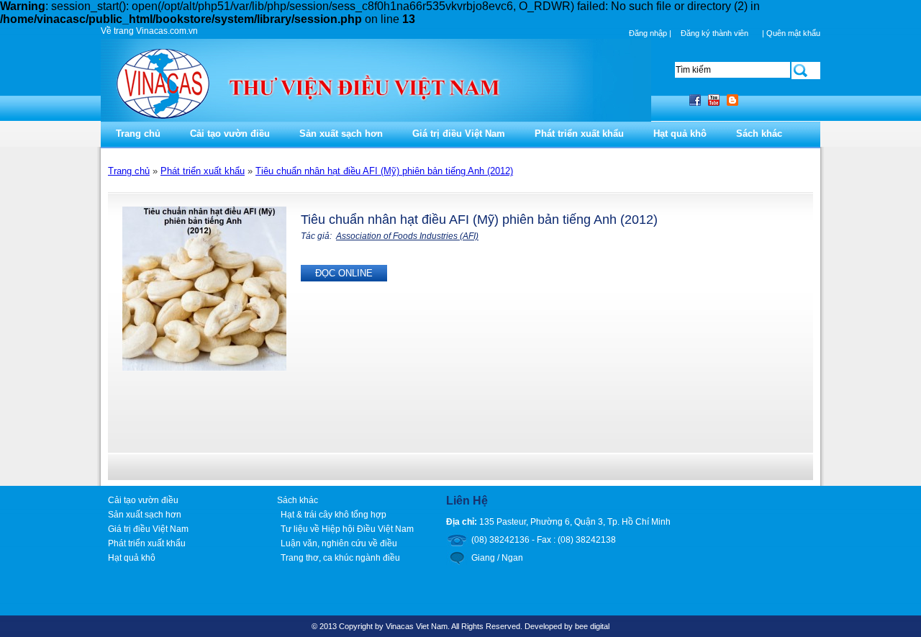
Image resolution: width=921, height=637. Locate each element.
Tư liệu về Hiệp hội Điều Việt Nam (347, 529)
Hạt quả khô (680, 133)
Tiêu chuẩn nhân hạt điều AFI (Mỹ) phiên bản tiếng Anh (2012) (384, 171)
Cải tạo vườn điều (230, 133)
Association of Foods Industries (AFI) (407, 236)
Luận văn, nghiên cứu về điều (339, 543)
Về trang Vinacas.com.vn (149, 31)
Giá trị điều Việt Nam (458, 133)
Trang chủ (138, 133)
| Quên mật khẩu (791, 33)
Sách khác (759, 133)
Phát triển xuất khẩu (579, 133)
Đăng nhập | (651, 33)
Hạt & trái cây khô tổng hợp (333, 515)
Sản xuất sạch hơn (341, 133)
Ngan (512, 558)
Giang (483, 558)
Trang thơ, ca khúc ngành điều (340, 558)
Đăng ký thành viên (714, 33)
